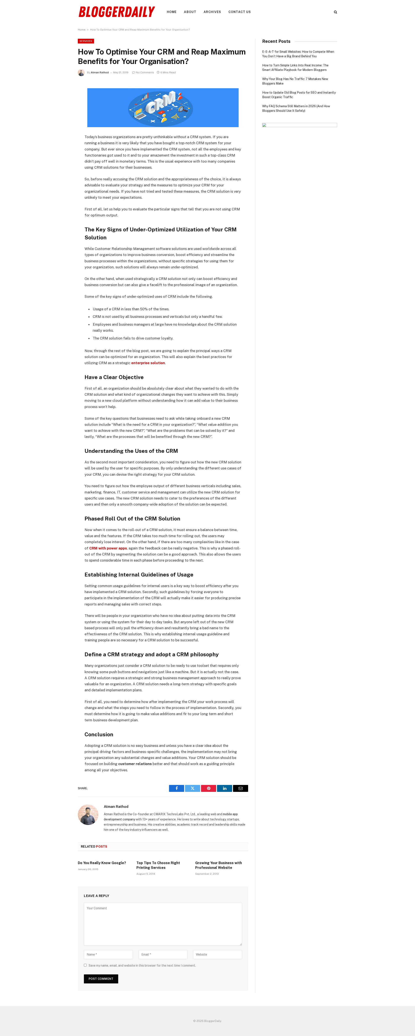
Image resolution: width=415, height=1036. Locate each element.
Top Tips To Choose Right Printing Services (158, 865)
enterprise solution (148, 363)
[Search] (335, 12)
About (190, 12)
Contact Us (239, 12)
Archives (212, 12)
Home (172, 12)
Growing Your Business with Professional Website (218, 865)
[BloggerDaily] (117, 12)
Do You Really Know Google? (102, 863)
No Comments (145, 72)
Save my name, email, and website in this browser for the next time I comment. (142, 965)
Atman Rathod (100, 72)
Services (86, 41)
